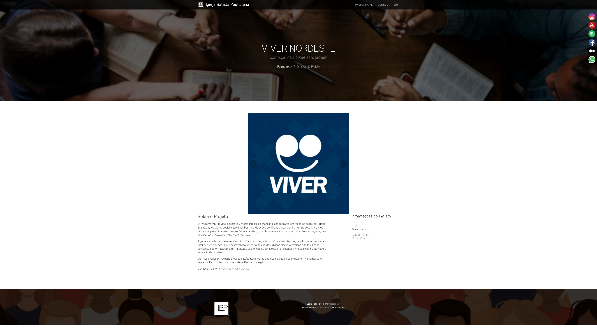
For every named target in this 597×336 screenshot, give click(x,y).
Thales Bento (324, 307)
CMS (396, 4)
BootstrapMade (334, 303)
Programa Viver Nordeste (234, 268)
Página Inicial (284, 66)
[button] (253, 164)
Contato (383, 4)
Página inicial (364, 4)
